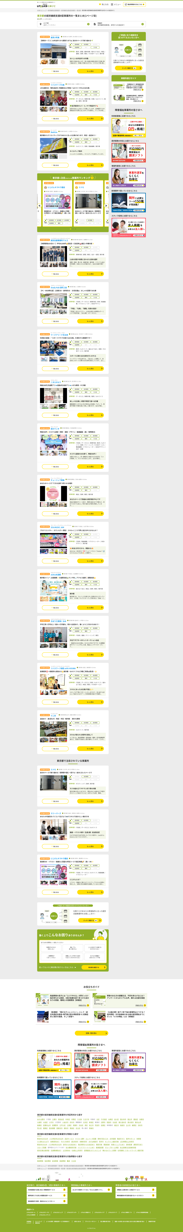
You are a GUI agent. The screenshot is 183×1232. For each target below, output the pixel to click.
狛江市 (91, 1125)
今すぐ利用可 (65, 1142)
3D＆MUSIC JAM (57, 527)
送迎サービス (69, 1139)
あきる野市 (41, 1119)
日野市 (103, 1122)
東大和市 (131, 1122)
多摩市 (141, 1119)
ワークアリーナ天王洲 (59, 335)
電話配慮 (107, 1145)
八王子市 (86, 1119)
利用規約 (29, 1221)
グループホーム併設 (112, 1147)
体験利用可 (83, 1142)
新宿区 (91, 1122)
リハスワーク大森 (57, 85)
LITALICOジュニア (58, 1212)
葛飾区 (45, 1128)
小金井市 (65, 1122)
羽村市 (140, 1125)
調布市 (66, 1128)
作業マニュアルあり (118, 1145)
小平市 (51, 1122)
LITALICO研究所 (31, 1215)
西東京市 (59, 1128)
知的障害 (48, 1161)
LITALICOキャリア (99, 1212)
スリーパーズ (56, 813)
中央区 (67, 1119)
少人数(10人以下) (43, 1142)
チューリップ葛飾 (57, 480)
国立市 (130, 1119)
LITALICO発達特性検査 (142, 1212)
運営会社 (37, 1223)
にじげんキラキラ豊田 (59, 858)
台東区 (110, 1119)
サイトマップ (38, 1221)
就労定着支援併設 (43, 1150)
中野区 (73, 1119)
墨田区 (135, 1119)
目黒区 (103, 1125)
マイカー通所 (79, 1139)
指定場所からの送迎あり (86, 1145)
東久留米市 (122, 1122)
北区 (98, 1119)
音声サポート (130, 1139)
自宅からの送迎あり (70, 1145)
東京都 (79, 10)
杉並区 (115, 1122)
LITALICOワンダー (72, 1212)
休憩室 (138, 1139)
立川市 (128, 1125)
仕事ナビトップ (42, 10)
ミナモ (53, 769)
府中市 (72, 1122)
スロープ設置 (41, 1147)
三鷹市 (54, 1119)
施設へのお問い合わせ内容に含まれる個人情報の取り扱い (129, 1221)
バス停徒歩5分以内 (55, 1145)
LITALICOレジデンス (44, 1215)
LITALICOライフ (112, 1212)
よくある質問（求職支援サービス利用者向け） (58, 1221)
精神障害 (40, 1161)
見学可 (101, 1142)
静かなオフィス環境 (109, 1150)
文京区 (85, 1122)
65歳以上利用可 (77, 1150)
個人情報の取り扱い (105, 1221)
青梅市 (91, 1128)
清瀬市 (75, 1125)
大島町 (39, 1122)
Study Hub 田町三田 (59, 287)
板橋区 (39, 1125)
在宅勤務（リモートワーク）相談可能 (131, 1150)
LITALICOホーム (31, 1212)
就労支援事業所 (52, 1166)
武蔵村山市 (47, 1125)
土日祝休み (66, 1150)
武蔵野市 (55, 1125)
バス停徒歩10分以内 (56, 1139)
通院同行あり (138, 1145)
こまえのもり (56, 382)
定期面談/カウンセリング (92, 1150)
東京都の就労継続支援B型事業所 (73, 1166)
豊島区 (72, 1128)
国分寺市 (123, 1119)
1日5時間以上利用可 (127, 1142)
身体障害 (55, 1161)
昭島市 (109, 1122)
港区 (86, 1125)
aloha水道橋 (56, 574)
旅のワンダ (55, 428)
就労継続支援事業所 (54, 10)
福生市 (116, 1125)
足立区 (78, 1128)
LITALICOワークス (44, 1212)
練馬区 (134, 1125)
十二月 (53, 715)
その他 (73, 1161)
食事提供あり (54, 1142)
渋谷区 (81, 1125)
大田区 (45, 1122)
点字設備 (113, 1139)
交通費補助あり (56, 1150)
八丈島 (79, 1119)
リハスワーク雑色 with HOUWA (63, 668)
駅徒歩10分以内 (42, 1139)
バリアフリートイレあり (86, 1147)
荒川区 (39, 1128)
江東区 (69, 1125)
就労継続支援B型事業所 (68, 10)
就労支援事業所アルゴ (59, 240)
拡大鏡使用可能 (71, 1147)
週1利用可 (74, 1142)
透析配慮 (129, 1145)
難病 (68, 1161)
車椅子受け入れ (103, 1139)
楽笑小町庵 (55, 37)
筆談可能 (99, 1145)
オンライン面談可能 (112, 1142)
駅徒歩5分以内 (42, 1145)
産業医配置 (100, 1147)
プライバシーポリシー (90, 1221)
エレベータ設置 (91, 1139)
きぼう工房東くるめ (58, 621)
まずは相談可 (93, 1142)
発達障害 (62, 1161)
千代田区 (104, 1119)
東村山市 (138, 1122)
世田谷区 (61, 1119)
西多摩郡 (52, 1128)
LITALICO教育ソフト (126, 1212)
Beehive (54, 132)
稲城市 (122, 1125)
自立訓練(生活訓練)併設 (128, 1147)
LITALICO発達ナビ (86, 1212)
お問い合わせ (77, 1221)
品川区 (116, 1119)
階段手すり (121, 1139)
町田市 (97, 1125)
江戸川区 (62, 1125)
